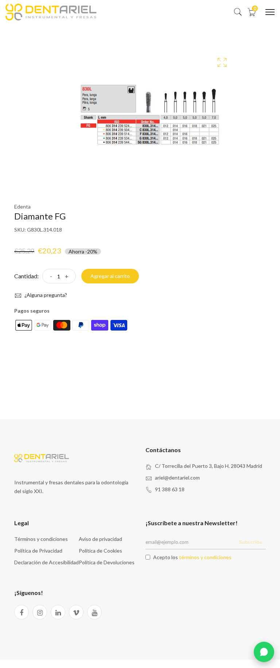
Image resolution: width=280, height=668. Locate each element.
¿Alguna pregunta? (45, 295)
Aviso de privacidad (100, 539)
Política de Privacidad (38, 550)
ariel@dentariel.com (177, 477)
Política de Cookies (100, 550)
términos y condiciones (205, 557)
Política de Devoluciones (107, 562)
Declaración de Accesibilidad (46, 562)
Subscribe (250, 542)
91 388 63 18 (169, 489)
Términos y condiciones (41, 539)
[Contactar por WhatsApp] (264, 652)
